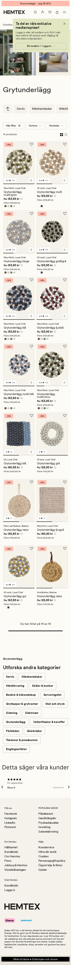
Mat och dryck (55, 704)
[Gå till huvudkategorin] (7, 108)
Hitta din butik (47, 852)
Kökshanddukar (42, 108)
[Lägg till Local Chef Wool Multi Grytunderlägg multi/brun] (64, 382)
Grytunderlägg (15, 722)
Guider (42, 869)
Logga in (9, 890)
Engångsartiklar (16, 749)
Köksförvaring (15, 685)
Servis (21, 108)
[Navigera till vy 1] (19, 319)
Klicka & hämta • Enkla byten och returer (35, 959)
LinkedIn (9, 822)
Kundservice (46, 847)
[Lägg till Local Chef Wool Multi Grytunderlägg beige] (31, 250)
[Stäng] (64, 24)
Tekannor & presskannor (22, 740)
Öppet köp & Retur (50, 865)
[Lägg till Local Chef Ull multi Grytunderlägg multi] (64, 180)
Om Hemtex (12, 856)
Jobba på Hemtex (15, 865)
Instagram (10, 818)
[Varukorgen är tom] (57, 12)
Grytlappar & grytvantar (22, 704)
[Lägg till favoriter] (31, 144)
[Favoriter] (50, 12)
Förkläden (12, 731)
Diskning (11, 713)
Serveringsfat (52, 694)
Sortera (33, 125)
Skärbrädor (34, 731)
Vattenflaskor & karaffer (49, 722)
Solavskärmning (48, 831)
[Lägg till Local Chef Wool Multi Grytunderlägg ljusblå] (64, 316)
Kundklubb (11, 852)
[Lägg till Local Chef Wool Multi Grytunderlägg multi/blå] (31, 382)
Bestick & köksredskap (21, 694)
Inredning (44, 827)
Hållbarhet (11, 847)
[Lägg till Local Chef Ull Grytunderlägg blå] (31, 452)
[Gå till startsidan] (14, 12)
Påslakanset (45, 813)
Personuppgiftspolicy (52, 860)
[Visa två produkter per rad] (61, 134)
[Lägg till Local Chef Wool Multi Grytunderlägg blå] (31, 316)
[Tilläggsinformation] (21, 199)
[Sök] (35, 12)
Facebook (10, 813)
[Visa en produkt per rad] (65, 134)
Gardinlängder (47, 818)
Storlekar (54, 125)
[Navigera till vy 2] (60, 319)
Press (7, 860)
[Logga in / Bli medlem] (42, 12)
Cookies (43, 856)
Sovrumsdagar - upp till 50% (35, 3)
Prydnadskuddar (48, 822)
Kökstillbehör (9, 25)
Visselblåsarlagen (15, 869)
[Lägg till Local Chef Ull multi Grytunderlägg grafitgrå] (64, 250)
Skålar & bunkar (42, 685)
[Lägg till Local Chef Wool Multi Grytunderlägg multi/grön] (31, 180)
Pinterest (10, 827)
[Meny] (64, 12)
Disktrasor (31, 713)
